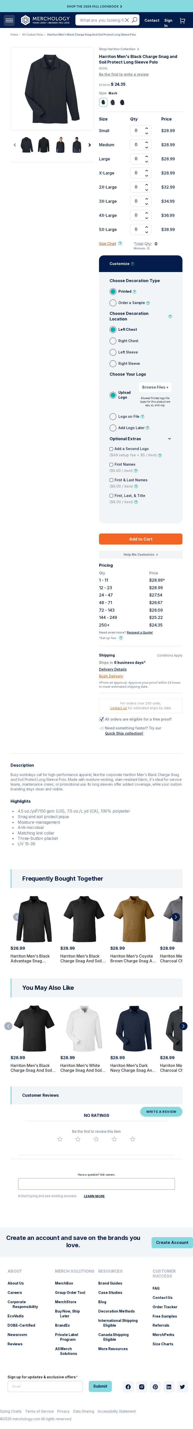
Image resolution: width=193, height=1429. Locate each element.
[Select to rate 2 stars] (78, 1139)
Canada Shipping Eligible (115, 1337)
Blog (104, 1302)
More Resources (115, 1349)
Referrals (163, 1325)
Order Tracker (167, 1307)
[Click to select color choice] (103, 102)
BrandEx (65, 1325)
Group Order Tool (72, 1292)
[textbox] (96, 1184)
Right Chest (128, 341)
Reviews (18, 1344)
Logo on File (128, 416)
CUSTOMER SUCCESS (164, 1273)
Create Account (172, 1242)
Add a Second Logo (133, 451)
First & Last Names (129, 483)
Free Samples (167, 1316)
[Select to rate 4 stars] (114, 1139)
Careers (17, 1292)
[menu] (26, 1314)
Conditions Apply (169, 655)
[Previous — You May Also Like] (8, 1026)
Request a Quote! (140, 632)
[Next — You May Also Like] (183, 1026)
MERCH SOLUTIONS (74, 1271)
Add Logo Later (131, 428)
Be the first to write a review (124, 74)
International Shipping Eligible (120, 1322)
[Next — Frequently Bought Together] (176, 917)
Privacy (63, 1411)
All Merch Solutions (68, 1351)
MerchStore (68, 1302)
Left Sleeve (128, 352)
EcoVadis (18, 1316)
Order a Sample (131, 303)
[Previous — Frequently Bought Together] (17, 917)
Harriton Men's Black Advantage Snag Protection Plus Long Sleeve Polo (30, 963)
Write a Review (161, 1112)
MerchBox (66, 1283)
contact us (118, 708)
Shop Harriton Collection (117, 49)
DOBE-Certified (24, 1325)
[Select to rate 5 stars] (132, 1139)
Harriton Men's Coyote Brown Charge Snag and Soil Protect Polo (133, 961)
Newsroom (20, 1334)
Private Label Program (69, 1337)
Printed (124, 291)
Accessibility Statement (117, 1411)
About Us (18, 1283)
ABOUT (15, 1271)
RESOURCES (110, 1271)
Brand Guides (112, 1283)
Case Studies (112, 1292)
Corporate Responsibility (25, 1304)
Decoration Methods (119, 1311)
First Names (122, 467)
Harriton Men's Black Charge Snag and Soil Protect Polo (81, 961)
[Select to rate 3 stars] (96, 1139)
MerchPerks (166, 1334)
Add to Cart (141, 539)
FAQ (159, 1288)
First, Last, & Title (127, 498)
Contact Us (165, 1297)
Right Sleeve (129, 363)
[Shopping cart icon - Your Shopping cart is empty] (183, 26)
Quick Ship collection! (124, 733)
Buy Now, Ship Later (70, 1313)
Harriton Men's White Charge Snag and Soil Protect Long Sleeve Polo (81, 1073)
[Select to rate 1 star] (60, 1139)
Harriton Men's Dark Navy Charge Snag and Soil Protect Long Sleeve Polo (133, 1073)
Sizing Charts (11, 1411)
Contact (151, 20)
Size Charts (165, 1344)
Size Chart (107, 243)
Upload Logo (124, 394)
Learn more (94, 1196)
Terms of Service (39, 1411)
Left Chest (127, 329)
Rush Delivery (111, 676)
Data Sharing (83, 1411)
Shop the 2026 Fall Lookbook (93, 6)
